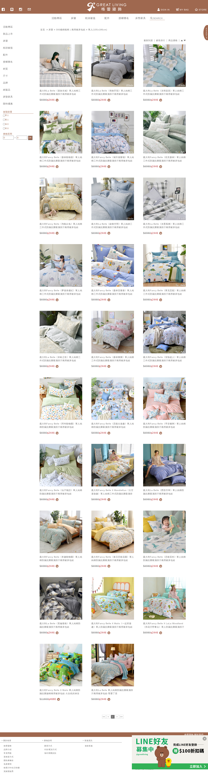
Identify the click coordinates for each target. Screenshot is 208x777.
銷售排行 (160, 40)
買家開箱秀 (9, 771)
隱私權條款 (9, 760)
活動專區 (8, 27)
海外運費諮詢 (50, 753)
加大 (7, 124)
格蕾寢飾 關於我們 (193, 734)
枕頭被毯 (8, 47)
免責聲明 (8, 764)
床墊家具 (8, 96)
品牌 (5, 82)
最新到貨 (148, 40)
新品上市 (8, 34)
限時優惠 (8, 103)
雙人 (7, 120)
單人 (7, 115)
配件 (5, 54)
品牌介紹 (8, 749)
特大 (7, 128)
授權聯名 (8, 61)
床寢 (5, 40)
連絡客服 (89, 746)
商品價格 (173, 40)
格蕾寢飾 (8, 746)
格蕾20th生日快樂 (12, 768)
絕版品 (6, 89)
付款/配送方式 (50, 749)
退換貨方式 (9, 757)
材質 (5, 68)
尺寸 (5, 75)
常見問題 (8, 753)
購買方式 (48, 746)
